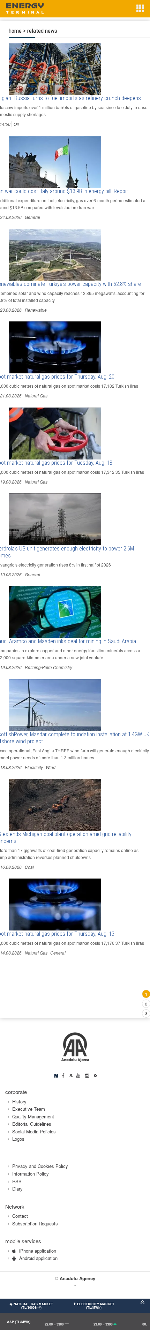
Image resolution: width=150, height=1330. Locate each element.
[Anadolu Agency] (75, 1046)
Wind (50, 767)
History (19, 1101)
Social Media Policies (34, 1131)
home (15, 30)
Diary (17, 1188)
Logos (18, 1138)
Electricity (34, 767)
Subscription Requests (35, 1223)
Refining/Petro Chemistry (48, 667)
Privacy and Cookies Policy (40, 1166)
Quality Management (33, 1116)
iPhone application (37, 1250)
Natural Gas (36, 395)
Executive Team (28, 1108)
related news (42, 30)
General (32, 217)
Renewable (36, 310)
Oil (16, 124)
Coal (29, 867)
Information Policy (30, 1173)
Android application (38, 1258)
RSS (17, 1181)
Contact (20, 1216)
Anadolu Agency (77, 1278)
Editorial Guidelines (31, 1123)
